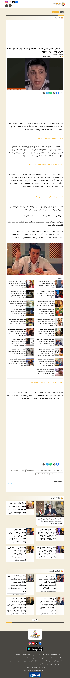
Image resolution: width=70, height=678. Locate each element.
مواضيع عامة (33, 658)
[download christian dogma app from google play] (35, 648)
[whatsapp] (44, 93)
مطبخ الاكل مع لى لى (35, 661)
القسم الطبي (36, 655)
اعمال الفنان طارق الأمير (42, 474)
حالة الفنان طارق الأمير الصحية (44, 471)
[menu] (10, 5)
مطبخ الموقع (42, 658)
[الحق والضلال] (62, 12)
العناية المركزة (30, 471)
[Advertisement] (35, 33)
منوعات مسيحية (59, 658)
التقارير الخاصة (45, 655)
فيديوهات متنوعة (26, 655)
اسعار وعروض (12, 661)
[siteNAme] (59, 4)
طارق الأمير (53, 474)
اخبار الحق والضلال (58, 661)
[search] (6, 5)
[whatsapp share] (50, 93)
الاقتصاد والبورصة (24, 658)
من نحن (43, 668)
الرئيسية (61, 655)
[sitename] (35, 634)
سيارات (19, 661)
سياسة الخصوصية (35, 668)
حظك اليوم (41, 664)
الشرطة (22, 471)
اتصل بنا (27, 668)
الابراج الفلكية (50, 664)
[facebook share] (57, 93)
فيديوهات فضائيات (47, 661)
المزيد (35, 620)
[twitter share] (54, 93)
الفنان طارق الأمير (58, 471)
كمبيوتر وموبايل (14, 658)
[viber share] (47, 93)
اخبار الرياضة (50, 658)
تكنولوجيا (25, 661)
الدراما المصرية (14, 471)
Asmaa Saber (57, 54)
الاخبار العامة (54, 655)
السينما (60, 474)
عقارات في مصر (59, 664)
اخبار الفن (55, 12)
